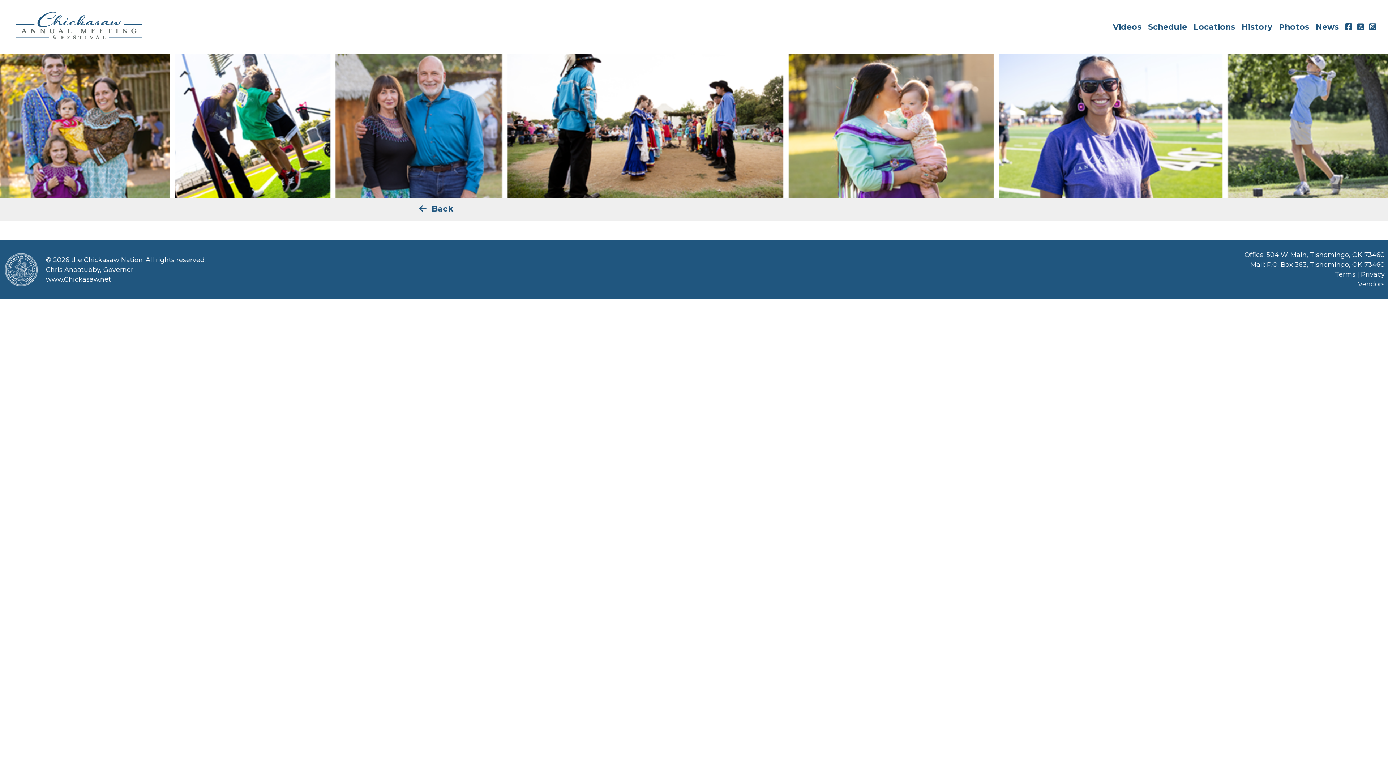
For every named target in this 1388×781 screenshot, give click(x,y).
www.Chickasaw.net (78, 279)
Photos (1294, 26)
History (1257, 26)
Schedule (1167, 26)
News (1327, 26)
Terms (1345, 274)
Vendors (1371, 284)
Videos (1127, 26)
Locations (1214, 26)
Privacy (1373, 274)
